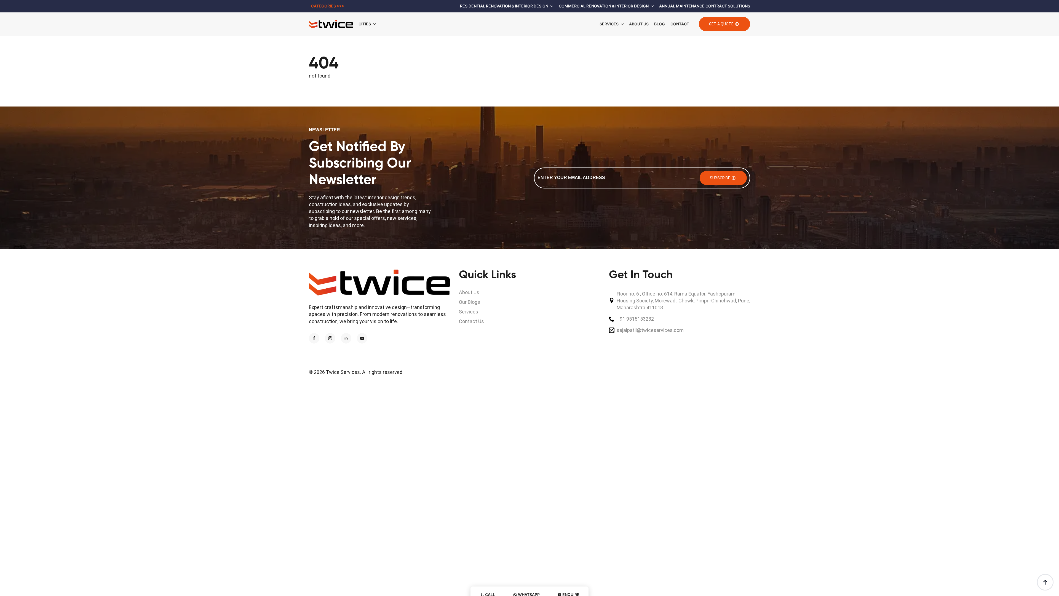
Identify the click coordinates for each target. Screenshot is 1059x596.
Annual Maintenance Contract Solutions (704, 6)
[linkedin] (346, 338)
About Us (639, 24)
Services (609, 24)
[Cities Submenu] (376, 24)
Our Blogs (469, 302)
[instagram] (330, 338)
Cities (365, 24)
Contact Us (471, 321)
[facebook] (314, 338)
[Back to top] (1045, 582)
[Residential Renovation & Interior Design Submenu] (550, 6)
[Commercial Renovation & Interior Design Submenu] (651, 6)
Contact (679, 24)
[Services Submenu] (621, 24)
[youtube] (362, 338)
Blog (659, 24)
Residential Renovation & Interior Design (504, 6)
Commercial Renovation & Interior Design (604, 6)
